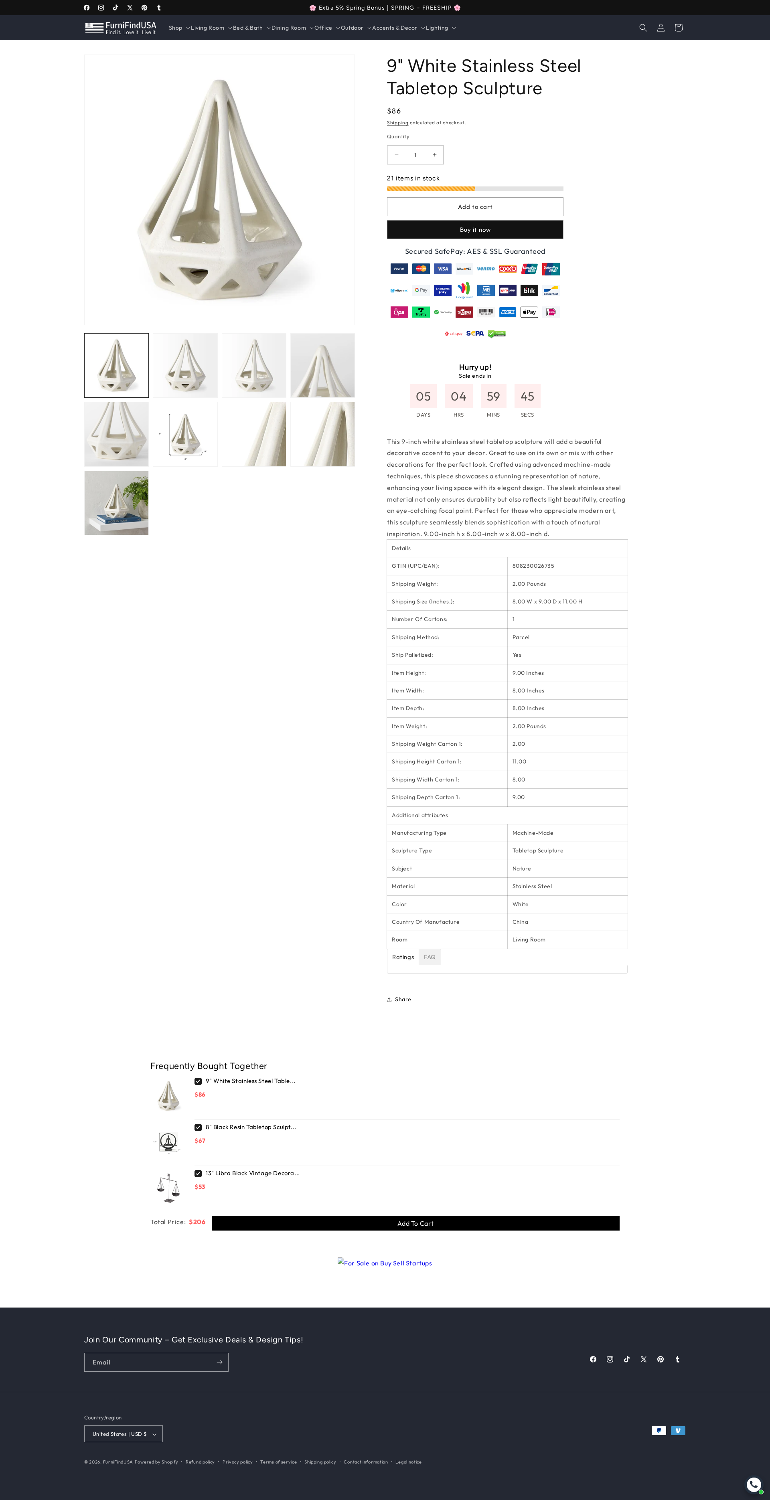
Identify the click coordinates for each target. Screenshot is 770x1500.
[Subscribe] (219, 1362)
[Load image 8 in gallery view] (322, 434)
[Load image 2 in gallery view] (185, 365)
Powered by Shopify (156, 1462)
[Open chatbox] (754, 1484)
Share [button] (403, 999)
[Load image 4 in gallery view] (322, 365)
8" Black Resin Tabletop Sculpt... (251, 1127)
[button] (178, 27)
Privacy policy (238, 1462)
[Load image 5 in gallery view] (116, 434)
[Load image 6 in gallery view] (185, 434)
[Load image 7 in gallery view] (254, 434)
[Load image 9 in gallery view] (116, 503)
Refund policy (200, 1462)
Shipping (398, 122)
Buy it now (475, 229)
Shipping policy (320, 1462)
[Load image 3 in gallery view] (254, 365)
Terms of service (278, 1462)
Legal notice (408, 1462)
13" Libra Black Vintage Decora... (253, 1173)
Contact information (366, 1462)
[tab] (403, 957)
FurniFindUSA (118, 1462)
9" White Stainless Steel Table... (251, 1081)
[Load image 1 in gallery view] (116, 365)
